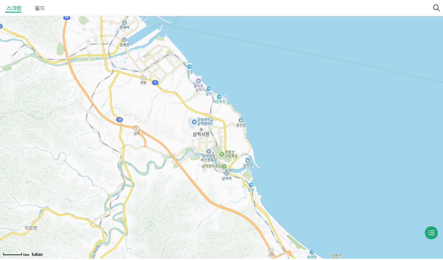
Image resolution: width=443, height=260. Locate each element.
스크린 (14, 8)
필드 (40, 8)
